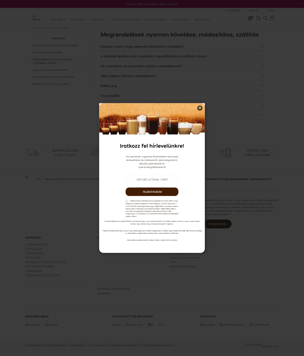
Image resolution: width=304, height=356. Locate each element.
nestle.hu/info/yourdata (168, 240)
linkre (134, 216)
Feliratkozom (152, 191)
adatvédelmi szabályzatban (137, 233)
